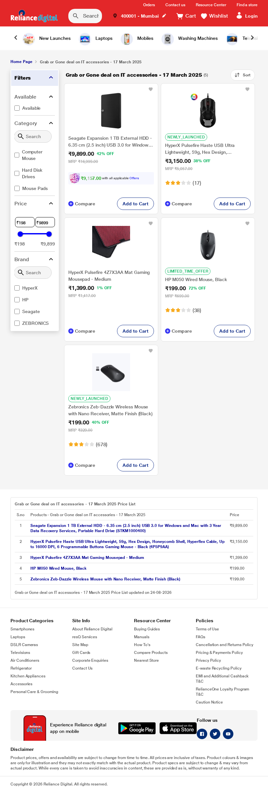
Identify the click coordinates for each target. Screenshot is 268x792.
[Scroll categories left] (15, 38)
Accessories (21, 684)
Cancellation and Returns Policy (224, 644)
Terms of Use (207, 629)
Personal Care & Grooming (34, 691)
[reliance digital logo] (34, 16)
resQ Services (84, 637)
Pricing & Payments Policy (219, 652)
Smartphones (22, 629)
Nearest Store (146, 660)
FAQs (200, 637)
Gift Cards (81, 652)
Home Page (21, 61)
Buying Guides (147, 629)
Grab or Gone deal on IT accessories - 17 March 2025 (134, 75)
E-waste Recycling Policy (219, 668)
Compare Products (151, 652)
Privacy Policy (208, 660)
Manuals (141, 637)
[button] (139, 16)
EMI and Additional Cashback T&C (222, 679)
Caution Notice (209, 702)
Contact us (175, 5)
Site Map (80, 644)
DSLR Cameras (24, 644)
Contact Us (82, 668)
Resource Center (211, 5)
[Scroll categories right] (252, 38)
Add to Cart (135, 203)
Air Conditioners (24, 660)
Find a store (247, 5)
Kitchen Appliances (27, 676)
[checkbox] (34, 108)
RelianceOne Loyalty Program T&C (222, 692)
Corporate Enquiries (90, 660)
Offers (134, 178)
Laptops (17, 637)
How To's (142, 644)
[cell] (128, 528)
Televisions (20, 652)
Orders (149, 5)
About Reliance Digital (92, 629)
